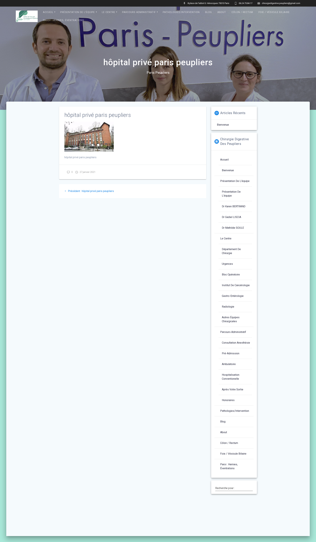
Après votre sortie (232, 389)
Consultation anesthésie (236, 342)
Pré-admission (230, 353)
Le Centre (108, 12)
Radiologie (228, 306)
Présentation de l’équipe (77, 12)
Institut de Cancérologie (236, 285)
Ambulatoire (229, 364)
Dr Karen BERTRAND (233, 206)
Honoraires (228, 400)
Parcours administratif (139, 12)
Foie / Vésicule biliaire (274, 12)
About (221, 12)
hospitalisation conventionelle (230, 376)
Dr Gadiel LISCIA (231, 217)
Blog (208, 12)
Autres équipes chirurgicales (230, 319)
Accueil (48, 12)
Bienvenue (223, 124)
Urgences (227, 263)
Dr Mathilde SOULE (233, 227)
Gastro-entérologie (233, 296)
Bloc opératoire (231, 274)
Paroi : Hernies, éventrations (63, 20)
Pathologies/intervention (181, 12)
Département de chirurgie (231, 251)
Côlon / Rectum (242, 12)
